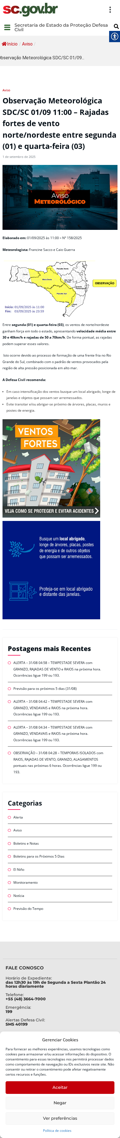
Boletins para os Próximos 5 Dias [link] (38, 856)
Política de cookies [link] (57, 1130)
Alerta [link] (18, 817)
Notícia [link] (18, 895)
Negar (60, 1102)
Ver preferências (60, 1118)
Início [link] (12, 44)
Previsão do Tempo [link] (28, 908)
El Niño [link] (18, 869)
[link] (30, 10)
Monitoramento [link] (25, 882)
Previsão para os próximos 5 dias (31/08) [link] (45, 688)
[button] (88, 9)
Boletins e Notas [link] (26, 843)
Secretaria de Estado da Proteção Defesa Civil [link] (61, 27)
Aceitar (60, 1087)
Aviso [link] (27, 44)
